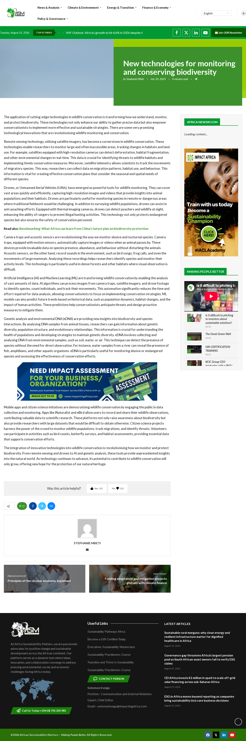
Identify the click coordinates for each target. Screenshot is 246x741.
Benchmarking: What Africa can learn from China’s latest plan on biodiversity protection (83, 229)
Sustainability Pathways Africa (106, 631)
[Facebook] (176, 33)
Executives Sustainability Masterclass (111, 646)
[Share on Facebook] (33, 506)
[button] (59, 33)
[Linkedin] (196, 33)
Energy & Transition (120, 7)
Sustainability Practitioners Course (108, 654)
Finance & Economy (155, 7)
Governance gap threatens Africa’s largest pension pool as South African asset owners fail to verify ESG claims (199, 659)
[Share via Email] (51, 506)
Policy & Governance (51, 18)
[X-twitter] (216, 735)
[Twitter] (186, 33)
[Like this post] (23, 506)
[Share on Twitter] (42, 506)
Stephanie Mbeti (135, 79)
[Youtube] (205, 33)
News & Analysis (48, 7)
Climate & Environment (83, 7)
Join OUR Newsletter (230, 32)
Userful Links (97, 623)
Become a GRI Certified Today (106, 639)
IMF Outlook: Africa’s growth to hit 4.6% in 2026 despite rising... (108, 32)
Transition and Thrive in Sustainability (110, 662)
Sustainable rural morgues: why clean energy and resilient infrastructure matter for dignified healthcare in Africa (197, 636)
